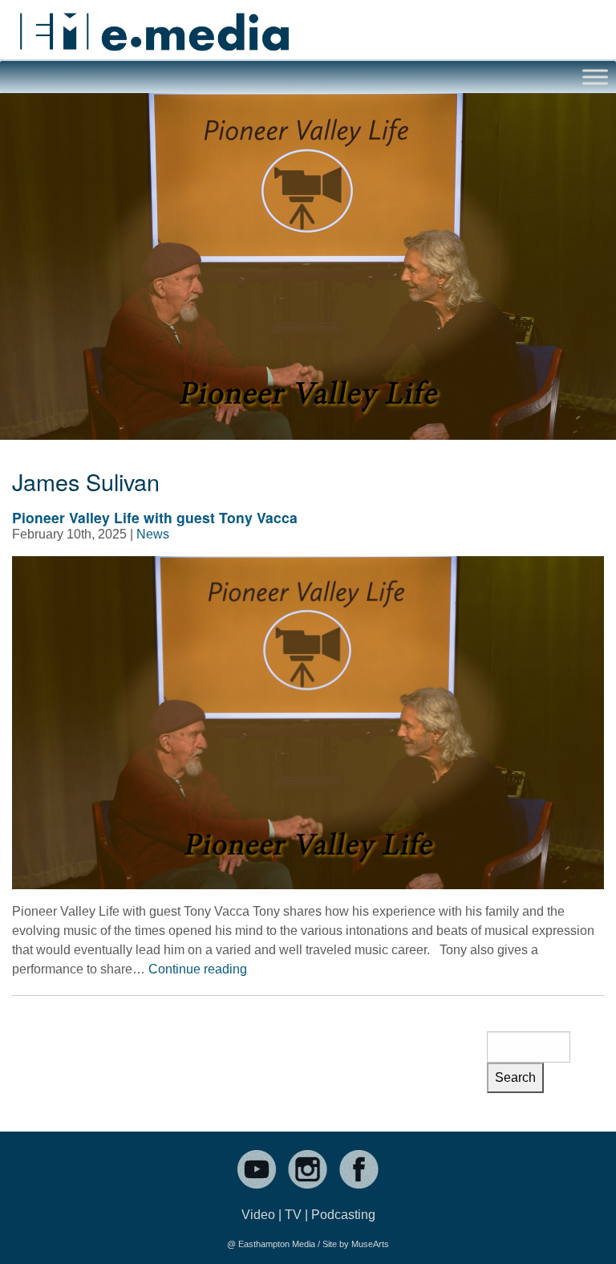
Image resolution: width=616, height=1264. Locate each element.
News (152, 534)
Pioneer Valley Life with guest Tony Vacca (155, 517)
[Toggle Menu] (595, 76)
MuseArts (370, 1244)
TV (293, 1214)
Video (258, 1214)
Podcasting (343, 1214)
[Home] (154, 25)
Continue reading (197, 969)
